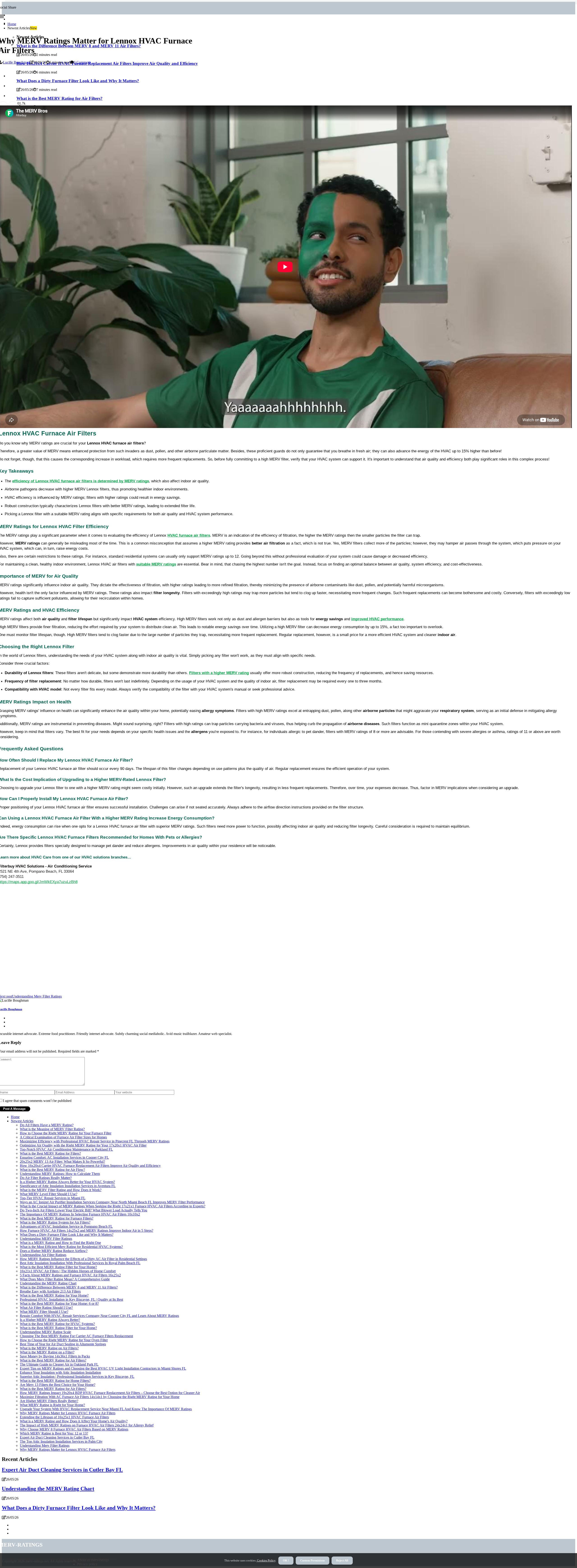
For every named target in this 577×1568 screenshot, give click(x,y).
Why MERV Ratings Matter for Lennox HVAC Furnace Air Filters (67, 1413)
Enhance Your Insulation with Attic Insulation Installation (60, 1372)
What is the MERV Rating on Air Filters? (49, 1348)
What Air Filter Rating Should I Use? (46, 1307)
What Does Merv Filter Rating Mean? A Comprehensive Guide (65, 1279)
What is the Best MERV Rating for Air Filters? (53, 1360)
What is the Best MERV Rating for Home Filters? (55, 1381)
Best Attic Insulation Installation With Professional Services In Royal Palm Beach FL (80, 1263)
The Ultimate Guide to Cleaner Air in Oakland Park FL (59, 1364)
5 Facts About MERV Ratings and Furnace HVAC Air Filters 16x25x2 (70, 1275)
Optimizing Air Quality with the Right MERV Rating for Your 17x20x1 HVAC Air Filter (83, 1145)
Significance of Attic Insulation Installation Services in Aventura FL (68, 1186)
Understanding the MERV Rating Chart (48, 1283)
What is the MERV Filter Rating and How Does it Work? (60, 1190)
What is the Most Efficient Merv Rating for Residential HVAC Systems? (71, 1247)
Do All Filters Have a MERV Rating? (46, 1125)
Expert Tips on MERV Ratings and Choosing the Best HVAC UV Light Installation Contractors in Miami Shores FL (103, 1368)
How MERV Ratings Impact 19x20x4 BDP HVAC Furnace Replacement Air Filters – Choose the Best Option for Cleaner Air (110, 1393)
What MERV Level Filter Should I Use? (48, 1194)
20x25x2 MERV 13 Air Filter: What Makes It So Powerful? (62, 1161)
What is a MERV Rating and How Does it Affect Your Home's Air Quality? (74, 1421)
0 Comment (82, 62)
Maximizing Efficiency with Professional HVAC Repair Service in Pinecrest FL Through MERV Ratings (94, 1141)
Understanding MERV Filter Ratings (46, 1239)
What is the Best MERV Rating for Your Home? (54, 1295)
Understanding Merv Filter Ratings (44, 1445)
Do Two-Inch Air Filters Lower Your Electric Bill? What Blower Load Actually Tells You (83, 1210)
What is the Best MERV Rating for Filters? (50, 1153)
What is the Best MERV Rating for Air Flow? (52, 1170)
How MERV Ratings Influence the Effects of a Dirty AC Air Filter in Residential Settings (83, 1259)
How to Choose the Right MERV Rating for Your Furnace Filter (65, 1133)
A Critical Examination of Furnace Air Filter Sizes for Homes (63, 1137)
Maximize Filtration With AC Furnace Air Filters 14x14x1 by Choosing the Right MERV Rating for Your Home (99, 1397)
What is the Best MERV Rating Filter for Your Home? (58, 1267)
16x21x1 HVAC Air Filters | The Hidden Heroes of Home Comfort (68, 1271)
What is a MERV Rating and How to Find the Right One (60, 1243)
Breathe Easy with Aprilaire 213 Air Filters (50, 1291)
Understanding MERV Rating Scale (45, 1332)
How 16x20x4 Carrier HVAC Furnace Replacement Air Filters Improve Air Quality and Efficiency (90, 1165)
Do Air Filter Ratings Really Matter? (46, 1178)
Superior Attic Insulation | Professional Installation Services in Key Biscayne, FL (77, 1376)
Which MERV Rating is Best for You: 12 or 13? (54, 1433)
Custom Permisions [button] (312, 1560)
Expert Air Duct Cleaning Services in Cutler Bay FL (57, 1437)
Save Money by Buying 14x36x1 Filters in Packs (55, 1356)
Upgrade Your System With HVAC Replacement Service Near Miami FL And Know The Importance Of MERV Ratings (106, 1409)
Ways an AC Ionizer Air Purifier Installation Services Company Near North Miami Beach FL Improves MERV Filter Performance (112, 1202)
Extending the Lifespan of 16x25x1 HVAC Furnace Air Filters (64, 1417)
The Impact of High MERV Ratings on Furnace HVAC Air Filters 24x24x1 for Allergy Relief (86, 1425)
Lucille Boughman (16, 62)
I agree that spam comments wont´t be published (37, 1101)
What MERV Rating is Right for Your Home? (52, 1405)
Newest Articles (22, 1121)
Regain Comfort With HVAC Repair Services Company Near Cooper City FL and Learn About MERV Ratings (99, 1316)
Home (11, 24)
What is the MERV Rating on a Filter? (47, 1352)
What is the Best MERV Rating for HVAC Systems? (57, 1324)
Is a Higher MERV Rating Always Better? (50, 1320)
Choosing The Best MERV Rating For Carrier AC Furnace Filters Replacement (76, 1336)
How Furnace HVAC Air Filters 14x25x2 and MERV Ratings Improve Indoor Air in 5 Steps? (86, 1230)
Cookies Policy (265, 1560)
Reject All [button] (342, 1560)
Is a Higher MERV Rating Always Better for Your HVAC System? (67, 1182)
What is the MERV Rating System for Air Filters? (55, 1222)
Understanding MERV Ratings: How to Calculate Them (60, 1174)
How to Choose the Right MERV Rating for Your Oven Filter (64, 1340)
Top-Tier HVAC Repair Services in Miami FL (52, 1198)
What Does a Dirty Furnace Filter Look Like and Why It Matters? (66, 1234)
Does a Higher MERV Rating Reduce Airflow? (53, 1251)
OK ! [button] (286, 1560)
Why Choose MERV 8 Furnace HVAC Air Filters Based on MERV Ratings (74, 1429)
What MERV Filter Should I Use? (44, 1312)
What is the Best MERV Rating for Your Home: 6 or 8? (59, 1303)
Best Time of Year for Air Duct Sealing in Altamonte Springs (63, 1344)
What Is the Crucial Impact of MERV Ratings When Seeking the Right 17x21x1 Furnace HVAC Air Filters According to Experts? (112, 1206)
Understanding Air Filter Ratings (43, 1255)
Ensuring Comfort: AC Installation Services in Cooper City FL (64, 1157)
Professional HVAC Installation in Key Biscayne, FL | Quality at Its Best (71, 1299)
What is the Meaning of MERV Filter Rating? (52, 1129)
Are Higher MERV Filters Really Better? (49, 1401)
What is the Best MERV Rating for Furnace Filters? (56, 1218)
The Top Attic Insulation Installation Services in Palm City (61, 1441)
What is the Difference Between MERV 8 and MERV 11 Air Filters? (69, 1287)
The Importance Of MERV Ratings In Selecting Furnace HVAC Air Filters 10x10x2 (80, 1214)
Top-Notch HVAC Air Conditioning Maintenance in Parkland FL (66, 1149)
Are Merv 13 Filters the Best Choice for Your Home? (57, 1385)
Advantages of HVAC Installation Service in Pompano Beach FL (66, 1226)
